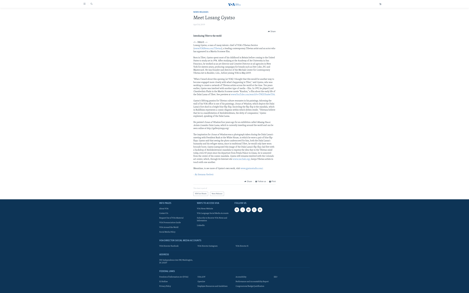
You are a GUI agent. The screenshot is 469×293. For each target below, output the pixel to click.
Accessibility (241, 277)
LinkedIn (201, 225)
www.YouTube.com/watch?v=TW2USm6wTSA (253, 95)
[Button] (272, 31)
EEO (275, 277)
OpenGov (201, 282)
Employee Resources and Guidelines (212, 286)
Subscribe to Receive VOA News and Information (212, 219)
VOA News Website (205, 209)
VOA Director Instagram (207, 246)
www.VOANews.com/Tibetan (207, 49)
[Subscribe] (260, 209)
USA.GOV (201, 277)
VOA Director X (242, 246)
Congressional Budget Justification (250, 286)
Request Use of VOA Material (171, 218)
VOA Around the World (168, 227)
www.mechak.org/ (241, 159)
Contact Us (163, 213)
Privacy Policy (165, 286)
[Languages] (380, 4)
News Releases (200, 12)
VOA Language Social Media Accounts (213, 213)
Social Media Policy (167, 232)
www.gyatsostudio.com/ (251, 168)
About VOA (164, 209)
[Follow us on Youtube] (248, 209)
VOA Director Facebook (169, 246)
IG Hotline (163, 282)
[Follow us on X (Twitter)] (242, 209)
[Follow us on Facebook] (236, 209)
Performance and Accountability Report (252, 282)
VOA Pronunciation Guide (170, 223)
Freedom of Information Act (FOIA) (173, 277)
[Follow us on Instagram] (254, 209)
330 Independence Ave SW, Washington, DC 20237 (176, 261)
